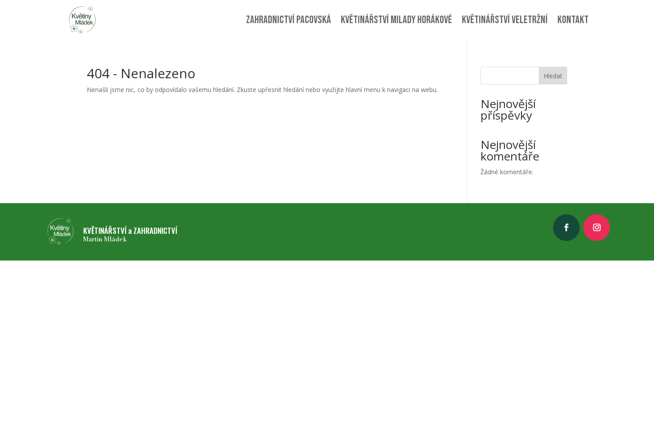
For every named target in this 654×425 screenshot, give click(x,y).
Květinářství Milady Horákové (396, 19)
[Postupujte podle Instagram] (596, 227)
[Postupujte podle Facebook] (566, 227)
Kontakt (573, 19)
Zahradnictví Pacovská (288, 19)
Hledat (553, 76)
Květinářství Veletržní (505, 19)
